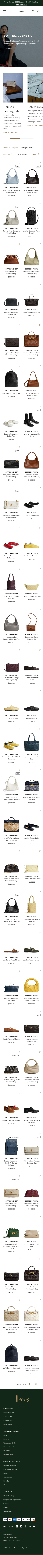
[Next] (30, 1384)
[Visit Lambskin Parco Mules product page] (11, 932)
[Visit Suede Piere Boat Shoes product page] (11, 1092)
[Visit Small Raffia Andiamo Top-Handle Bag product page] (11, 810)
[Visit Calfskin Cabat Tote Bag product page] (32, 284)
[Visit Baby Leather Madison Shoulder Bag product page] (11, 446)
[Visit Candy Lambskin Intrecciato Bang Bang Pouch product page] (11, 1216)
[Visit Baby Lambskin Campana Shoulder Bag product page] (11, 769)
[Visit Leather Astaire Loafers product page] (32, 932)
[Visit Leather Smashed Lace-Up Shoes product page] (32, 1092)
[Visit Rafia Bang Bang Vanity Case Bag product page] (32, 769)
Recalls (6, 1481)
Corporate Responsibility (12, 1499)
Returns (6, 1439)
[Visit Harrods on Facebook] (17, 1526)
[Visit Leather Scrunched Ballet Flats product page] (11, 406)
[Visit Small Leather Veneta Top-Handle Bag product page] (32, 1052)
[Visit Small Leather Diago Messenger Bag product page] (11, 650)
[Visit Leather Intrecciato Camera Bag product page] (11, 284)
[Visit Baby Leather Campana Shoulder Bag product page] (11, 162)
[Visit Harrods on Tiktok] (25, 1526)
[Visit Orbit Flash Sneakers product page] (32, 528)
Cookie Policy (8, 1484)
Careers (6, 1503)
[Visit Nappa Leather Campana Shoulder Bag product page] (11, 609)
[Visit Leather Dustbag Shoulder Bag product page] (11, 243)
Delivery (6, 1435)
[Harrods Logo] (21, 1398)
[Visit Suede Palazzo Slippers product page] (11, 1011)
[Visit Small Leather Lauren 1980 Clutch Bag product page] (11, 851)
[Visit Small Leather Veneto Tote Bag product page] (11, 568)
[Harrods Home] (21, 11)
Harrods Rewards (9, 1465)
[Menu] (4, 11)
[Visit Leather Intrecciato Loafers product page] (32, 650)
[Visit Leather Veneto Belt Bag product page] (32, 568)
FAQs (5, 1473)
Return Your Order (10, 1446)
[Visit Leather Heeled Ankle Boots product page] (32, 406)
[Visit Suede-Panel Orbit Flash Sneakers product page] (11, 729)
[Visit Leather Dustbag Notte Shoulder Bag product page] (11, 1052)
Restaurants (7, 1420)
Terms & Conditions (10, 1537)
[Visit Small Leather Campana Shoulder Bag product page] (32, 243)
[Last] (36, 1384)
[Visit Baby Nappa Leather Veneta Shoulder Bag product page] (32, 970)
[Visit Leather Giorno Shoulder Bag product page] (32, 1216)
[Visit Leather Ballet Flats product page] (32, 487)
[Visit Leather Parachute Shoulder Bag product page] (32, 365)
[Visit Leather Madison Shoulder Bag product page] (32, 1011)
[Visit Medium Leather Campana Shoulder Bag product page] (32, 446)
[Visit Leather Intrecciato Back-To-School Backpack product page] (11, 1133)
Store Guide (7, 1416)
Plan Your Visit (8, 1412)
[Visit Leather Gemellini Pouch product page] (32, 851)
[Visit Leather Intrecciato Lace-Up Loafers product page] (32, 1340)
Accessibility (7, 1534)
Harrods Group (8, 1495)
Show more (9, 48)
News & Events (8, 1424)
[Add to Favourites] (19, 162)
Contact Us (7, 1477)
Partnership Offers (10, 1469)
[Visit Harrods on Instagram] (21, 1526)
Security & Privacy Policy (12, 1540)
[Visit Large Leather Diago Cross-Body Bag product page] (11, 325)
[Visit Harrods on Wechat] (34, 1526)
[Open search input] (9, 11)
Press (5, 1507)
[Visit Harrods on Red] (30, 1526)
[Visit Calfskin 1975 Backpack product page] (11, 365)
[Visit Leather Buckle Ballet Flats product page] (32, 810)
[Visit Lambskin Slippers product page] (11, 690)
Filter (34, 154)
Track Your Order (9, 1443)
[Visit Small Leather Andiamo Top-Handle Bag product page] (32, 325)
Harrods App (8, 1454)
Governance (7, 1511)
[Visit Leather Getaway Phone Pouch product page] (32, 203)
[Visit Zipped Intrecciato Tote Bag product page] (32, 729)
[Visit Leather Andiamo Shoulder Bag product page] (32, 609)
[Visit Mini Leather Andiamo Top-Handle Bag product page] (32, 1259)
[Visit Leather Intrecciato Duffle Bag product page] (11, 970)
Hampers (6, 1450)
